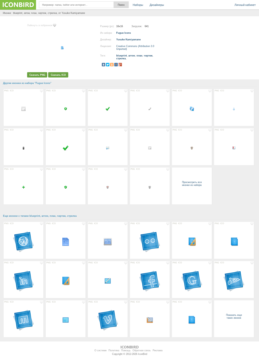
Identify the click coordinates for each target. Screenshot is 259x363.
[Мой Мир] (116, 64)
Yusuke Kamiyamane (128, 39)
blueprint (121, 55)
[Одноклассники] (112, 64)
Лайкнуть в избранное (39, 25)
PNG (6, 90)
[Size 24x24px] (23, 108)
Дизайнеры (157, 4)
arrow (131, 55)
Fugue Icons (123, 32)
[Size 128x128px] (23, 241)
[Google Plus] (120, 64)
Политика (113, 350)
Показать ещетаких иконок (234, 316)
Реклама (157, 350)
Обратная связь (142, 350)
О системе (100, 350)
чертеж (148, 55)
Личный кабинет (245, 4)
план (139, 55)
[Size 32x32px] (66, 147)
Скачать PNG (37, 75)
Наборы (138, 4)
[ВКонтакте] (103, 64)
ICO (12, 90)
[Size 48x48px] (66, 241)
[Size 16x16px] (66, 108)
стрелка (121, 58)
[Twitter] (107, 64)
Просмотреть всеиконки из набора (192, 183)
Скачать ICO (58, 75)
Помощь (126, 350)
